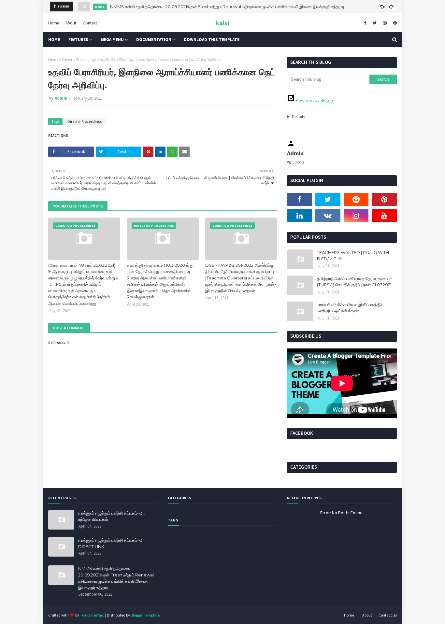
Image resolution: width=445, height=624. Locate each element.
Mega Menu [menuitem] (112, 39)
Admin (61, 98)
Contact (90, 22)
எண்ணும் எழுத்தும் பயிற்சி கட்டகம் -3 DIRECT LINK (110, 543)
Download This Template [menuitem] (211, 39)
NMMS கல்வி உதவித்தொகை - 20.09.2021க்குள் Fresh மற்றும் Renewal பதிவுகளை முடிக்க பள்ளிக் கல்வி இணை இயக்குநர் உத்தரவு (227, 6)
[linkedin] (299, 215)
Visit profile (295, 162)
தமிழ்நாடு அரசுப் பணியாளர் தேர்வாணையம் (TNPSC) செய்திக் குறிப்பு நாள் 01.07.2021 (354, 282)
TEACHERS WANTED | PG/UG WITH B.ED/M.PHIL (353, 256)
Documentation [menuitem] (153, 39)
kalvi (222, 23)
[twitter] (374, 22)
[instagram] (384, 22)
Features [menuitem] (78, 39)
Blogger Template (145, 615)
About (70, 22)
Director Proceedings (79, 59)
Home (53, 22)
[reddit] (356, 199)
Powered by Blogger (315, 100)
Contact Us (388, 615)
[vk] (327, 215)
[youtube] (384, 215)
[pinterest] (394, 22)
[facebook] (365, 22)
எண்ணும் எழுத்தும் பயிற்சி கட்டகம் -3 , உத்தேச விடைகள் (111, 516)
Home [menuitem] (54, 39)
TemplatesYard (92, 615)
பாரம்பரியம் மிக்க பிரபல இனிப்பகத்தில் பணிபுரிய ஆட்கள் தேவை (350, 308)
